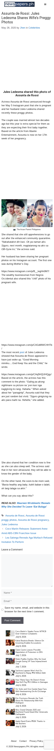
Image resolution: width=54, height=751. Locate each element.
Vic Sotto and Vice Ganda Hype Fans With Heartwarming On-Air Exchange (31, 690)
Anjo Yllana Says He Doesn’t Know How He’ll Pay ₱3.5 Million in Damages (31, 681)
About (13, 741)
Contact (23, 741)
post (22, 352)
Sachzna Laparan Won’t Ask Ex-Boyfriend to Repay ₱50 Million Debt (30, 672)
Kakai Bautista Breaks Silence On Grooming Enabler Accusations (29, 642)
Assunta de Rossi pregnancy (33, 520)
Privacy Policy (36, 741)
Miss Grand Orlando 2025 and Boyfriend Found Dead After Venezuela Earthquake (31, 712)
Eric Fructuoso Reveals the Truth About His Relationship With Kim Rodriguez (29, 700)
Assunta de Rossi (14, 515)
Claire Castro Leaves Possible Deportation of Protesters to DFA (29, 651)
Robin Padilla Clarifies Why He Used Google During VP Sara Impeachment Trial (31, 661)
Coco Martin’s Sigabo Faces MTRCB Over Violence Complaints (30, 632)
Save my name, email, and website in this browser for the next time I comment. (27, 609)
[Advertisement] (27, 62)
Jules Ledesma (9, 524)
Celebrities (34, 27)
